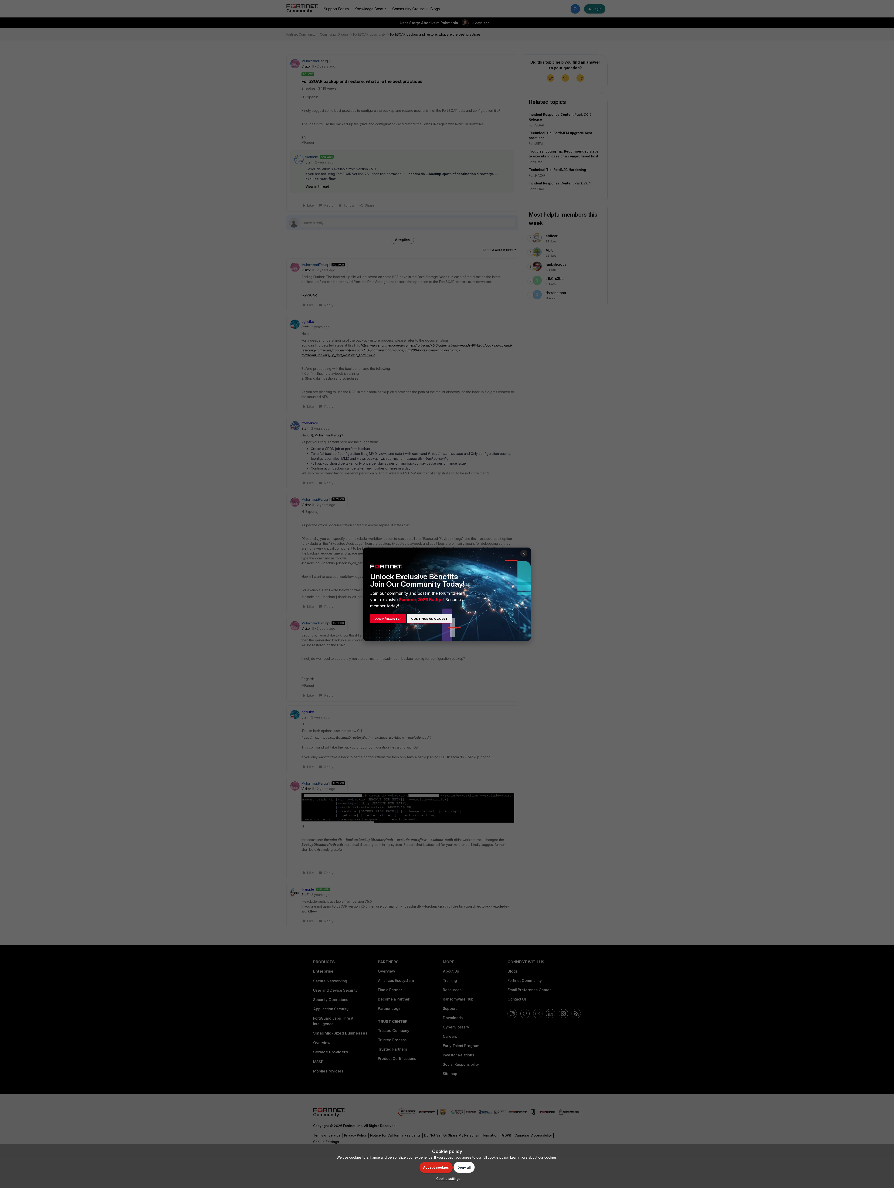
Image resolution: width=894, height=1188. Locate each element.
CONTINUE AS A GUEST (429, 618)
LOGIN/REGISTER (388, 618)
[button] (447, 1179)
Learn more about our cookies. (533, 1157)
